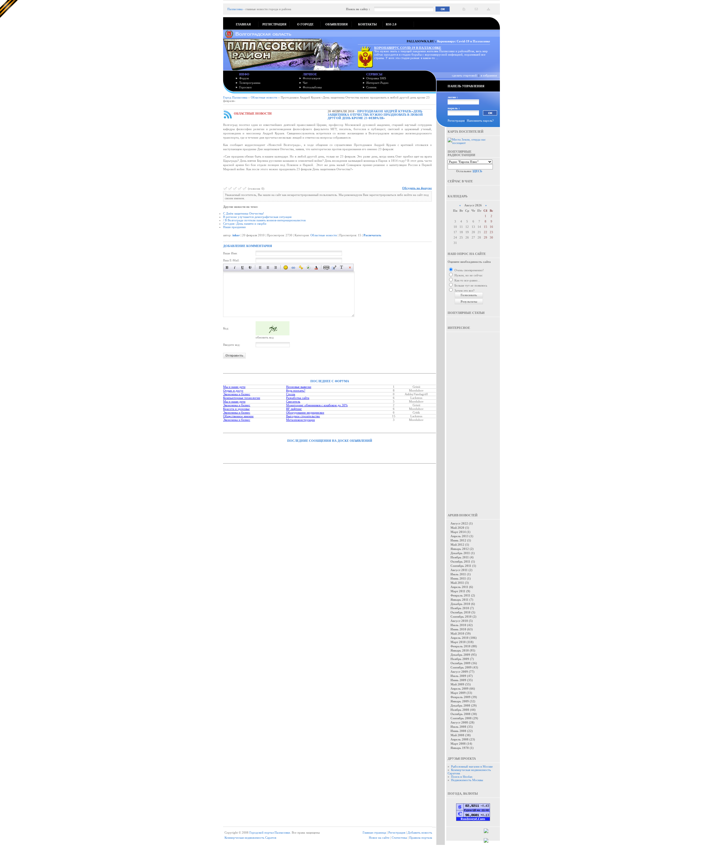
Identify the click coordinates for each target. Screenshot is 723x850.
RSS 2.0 (391, 24)
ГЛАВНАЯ (243, 24)
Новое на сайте (379, 837)
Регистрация (456, 120)
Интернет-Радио (377, 82)
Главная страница (374, 832)
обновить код (265, 337)
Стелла (290, 394)
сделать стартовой (464, 75)
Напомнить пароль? (480, 120)
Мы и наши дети (234, 386)
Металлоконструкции (300, 419)
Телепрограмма (249, 82)
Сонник (371, 87)
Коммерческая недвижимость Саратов (250, 837)
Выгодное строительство (303, 416)
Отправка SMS (376, 78)
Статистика (399, 837)
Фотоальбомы (312, 87)
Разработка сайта (297, 397)
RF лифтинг (294, 408)
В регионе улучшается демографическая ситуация (257, 216)
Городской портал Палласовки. (270, 832)
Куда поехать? (295, 390)
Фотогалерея (311, 78)
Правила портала (420, 837)
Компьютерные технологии (241, 397)
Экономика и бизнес (236, 394)
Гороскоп (245, 87)
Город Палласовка (235, 97)
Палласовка (235, 9)
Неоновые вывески (298, 386)
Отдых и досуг (233, 390)
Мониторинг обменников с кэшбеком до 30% (317, 405)
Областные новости (264, 97)
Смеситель (293, 401)
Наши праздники (234, 227)
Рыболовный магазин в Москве (472, 766)
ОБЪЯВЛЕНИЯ (336, 24)
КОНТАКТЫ (367, 24)
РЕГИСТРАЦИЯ (274, 24)
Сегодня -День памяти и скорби (244, 223)
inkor (236, 235)
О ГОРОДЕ (305, 24)
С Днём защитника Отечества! (243, 213)
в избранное (489, 75)
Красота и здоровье (236, 408)
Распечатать (372, 235)
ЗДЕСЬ (477, 171)
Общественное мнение (238, 416)
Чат (305, 82)
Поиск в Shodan (461, 776)
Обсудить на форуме (417, 188)
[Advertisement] (473, 418)
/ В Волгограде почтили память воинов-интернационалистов (264, 220)
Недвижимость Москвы (467, 780)
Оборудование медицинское (305, 412)
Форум (244, 78)
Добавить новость (420, 832)
